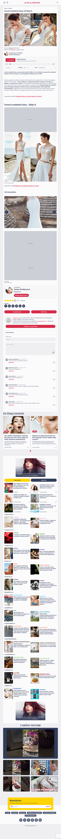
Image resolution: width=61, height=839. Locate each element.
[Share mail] (23, 306)
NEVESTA (16, 517)
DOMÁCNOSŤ (17, 626)
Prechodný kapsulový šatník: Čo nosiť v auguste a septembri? (48, 496)
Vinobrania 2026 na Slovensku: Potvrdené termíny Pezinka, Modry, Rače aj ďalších (21, 507)
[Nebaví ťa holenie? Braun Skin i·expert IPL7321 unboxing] (16, 783)
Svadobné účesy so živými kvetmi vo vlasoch (29, 96)
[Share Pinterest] (16, 306)
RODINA (42, 549)
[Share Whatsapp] (9, 306)
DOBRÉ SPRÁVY (18, 595)
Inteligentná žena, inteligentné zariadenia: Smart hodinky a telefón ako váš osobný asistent (48, 585)
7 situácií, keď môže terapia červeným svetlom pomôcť (22, 535)
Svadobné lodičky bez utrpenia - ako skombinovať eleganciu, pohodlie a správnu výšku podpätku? (22, 521)
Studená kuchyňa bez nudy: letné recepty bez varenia (48, 676)
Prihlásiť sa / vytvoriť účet (30, 326)
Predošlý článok (17, 312)
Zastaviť (8, 67)
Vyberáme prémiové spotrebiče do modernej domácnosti (21, 676)
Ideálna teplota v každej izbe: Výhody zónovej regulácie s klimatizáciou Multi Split (47, 663)
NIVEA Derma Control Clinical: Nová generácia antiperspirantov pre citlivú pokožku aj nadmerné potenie (48, 601)
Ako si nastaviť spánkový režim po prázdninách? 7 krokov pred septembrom (47, 553)
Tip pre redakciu (30, 815)
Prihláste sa (16, 318)
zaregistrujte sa (41, 321)
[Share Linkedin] (20, 306)
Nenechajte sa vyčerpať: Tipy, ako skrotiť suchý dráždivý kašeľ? (21, 583)
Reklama (22, 813)
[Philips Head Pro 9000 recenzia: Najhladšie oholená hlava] (44, 767)
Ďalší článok (44, 312)
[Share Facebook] (5, 306)
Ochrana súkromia (49, 813)
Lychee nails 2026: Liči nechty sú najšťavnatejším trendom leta (21, 496)
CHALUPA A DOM (18, 657)
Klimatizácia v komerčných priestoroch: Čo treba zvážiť (48, 645)
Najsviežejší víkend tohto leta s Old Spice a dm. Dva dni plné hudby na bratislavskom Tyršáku (21, 486)
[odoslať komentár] (53, 352)
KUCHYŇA (16, 673)
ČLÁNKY (16, 579)
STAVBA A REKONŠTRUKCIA (21, 642)
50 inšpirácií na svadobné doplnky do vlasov (26, 186)
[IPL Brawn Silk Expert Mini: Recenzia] (44, 783)
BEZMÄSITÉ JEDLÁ (45, 674)
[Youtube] (24, 820)
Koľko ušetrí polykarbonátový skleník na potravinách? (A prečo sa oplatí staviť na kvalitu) (48, 616)
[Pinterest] (32, 820)
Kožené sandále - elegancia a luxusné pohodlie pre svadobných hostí (48, 522)
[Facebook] (28, 820)
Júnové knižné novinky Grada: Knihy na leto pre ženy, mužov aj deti (47, 693)
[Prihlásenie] (4, 2)
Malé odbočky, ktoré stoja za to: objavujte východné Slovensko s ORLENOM (22, 598)
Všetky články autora (21, 295)
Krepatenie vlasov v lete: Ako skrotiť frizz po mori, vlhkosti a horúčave (47, 486)
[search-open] (7, 2)
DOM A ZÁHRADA (45, 612)
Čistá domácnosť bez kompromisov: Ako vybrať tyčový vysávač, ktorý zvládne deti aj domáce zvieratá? (21, 693)
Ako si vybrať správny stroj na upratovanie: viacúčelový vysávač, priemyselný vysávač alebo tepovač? (48, 631)
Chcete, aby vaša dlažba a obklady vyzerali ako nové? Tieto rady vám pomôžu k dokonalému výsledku (22, 630)
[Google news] (36, 820)
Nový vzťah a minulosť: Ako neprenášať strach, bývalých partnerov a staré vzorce (22, 552)
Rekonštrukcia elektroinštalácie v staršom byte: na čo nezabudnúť (22, 645)
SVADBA (10, 8)
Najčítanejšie (17, 480)
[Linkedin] (40, 820)
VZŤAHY (16, 548)
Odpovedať (11, 362)
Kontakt (14, 813)
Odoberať (48, 806)
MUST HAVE (43, 518)
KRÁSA (15, 564)
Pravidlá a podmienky (34, 813)
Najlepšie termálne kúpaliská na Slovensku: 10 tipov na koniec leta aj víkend (48, 507)
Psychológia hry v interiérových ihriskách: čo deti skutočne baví (21, 614)
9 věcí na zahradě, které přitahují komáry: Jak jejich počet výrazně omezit (48, 568)
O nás (7, 813)
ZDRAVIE (16, 533)
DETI (15, 611)
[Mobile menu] (58, 2)
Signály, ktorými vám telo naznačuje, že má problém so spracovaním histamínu (48, 537)
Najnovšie (43, 480)
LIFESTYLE (43, 596)
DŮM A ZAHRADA (45, 565)
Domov (6, 8)
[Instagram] (20, 820)
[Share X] (12, 306)
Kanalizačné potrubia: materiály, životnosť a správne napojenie (20, 661)
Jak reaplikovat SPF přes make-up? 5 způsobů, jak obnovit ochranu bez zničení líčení (22, 568)
